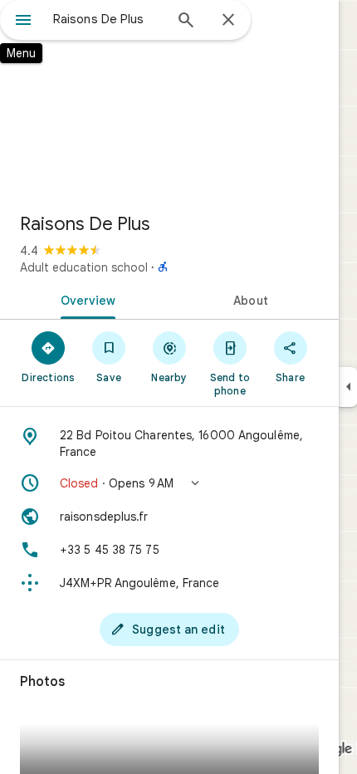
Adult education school (84, 267)
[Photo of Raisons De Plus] (169, 99)
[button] (169, 483)
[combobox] (108, 19)
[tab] (84, 299)
